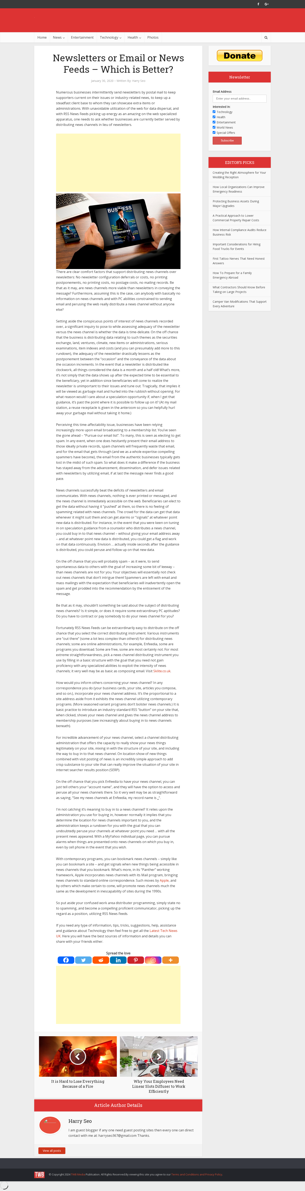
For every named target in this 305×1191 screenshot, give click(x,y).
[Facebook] (66, 960)
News (57, 37)
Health (133, 37)
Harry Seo (138, 81)
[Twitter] (83, 960)
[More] (170, 960)
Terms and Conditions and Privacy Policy (196, 1174)
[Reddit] (101, 960)
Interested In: (221, 107)
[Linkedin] (118, 960)
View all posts (52, 1151)
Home (42, 37)
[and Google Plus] (266, 4)
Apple (164, 880)
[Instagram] (153, 960)
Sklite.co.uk (162, 671)
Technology (109, 37)
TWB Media (78, 1174)
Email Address (222, 91)
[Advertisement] (118, 163)
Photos (153, 37)
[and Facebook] (258, 4)
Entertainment (82, 37)
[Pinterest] (135, 960)
